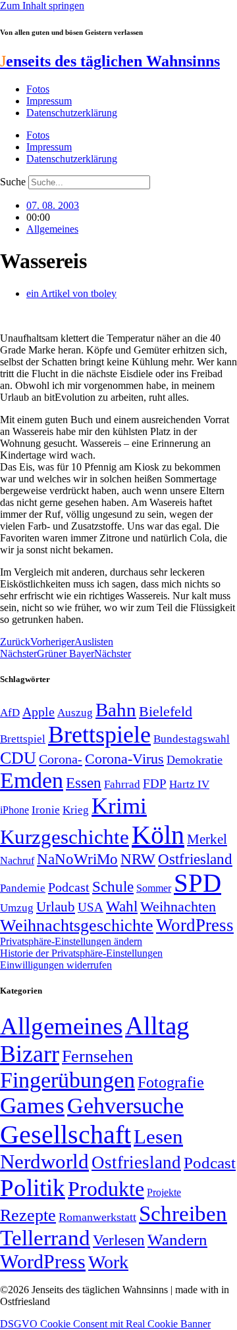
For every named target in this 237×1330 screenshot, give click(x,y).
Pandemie (22, 888)
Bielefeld (165, 711)
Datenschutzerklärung (71, 112)
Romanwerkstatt (97, 1217)
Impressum (49, 100)
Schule (113, 886)
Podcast (69, 887)
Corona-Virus (124, 758)
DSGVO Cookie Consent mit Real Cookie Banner (105, 1323)
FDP (155, 784)
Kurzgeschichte (64, 836)
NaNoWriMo (77, 859)
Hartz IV (189, 784)
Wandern (177, 1240)
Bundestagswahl (191, 739)
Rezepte (28, 1215)
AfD (10, 712)
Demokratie (195, 759)
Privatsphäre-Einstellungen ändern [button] (71, 941)
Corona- (60, 759)
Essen (83, 783)
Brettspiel (22, 739)
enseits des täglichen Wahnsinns (110, 61)
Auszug (75, 712)
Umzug (17, 908)
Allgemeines (52, 229)
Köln (158, 835)
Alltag (157, 1025)
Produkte (106, 1189)
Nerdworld (44, 1161)
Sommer (153, 888)
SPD (197, 883)
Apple (38, 711)
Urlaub (55, 907)
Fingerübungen (67, 1080)
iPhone (14, 810)
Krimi (119, 806)
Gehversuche (125, 1105)
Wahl (122, 906)
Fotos (37, 89)
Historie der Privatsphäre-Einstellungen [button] (81, 953)
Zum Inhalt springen (42, 5)
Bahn (115, 709)
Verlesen (119, 1240)
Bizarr (29, 1054)
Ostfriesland (195, 858)
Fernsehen (97, 1056)
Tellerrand (45, 1238)
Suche (13, 181)
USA (90, 907)
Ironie (46, 810)
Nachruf (17, 860)
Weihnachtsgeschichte (76, 925)
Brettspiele (99, 735)
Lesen (158, 1136)
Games (32, 1105)
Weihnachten (178, 906)
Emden (31, 780)
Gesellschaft (65, 1134)
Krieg (76, 809)
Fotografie (171, 1082)
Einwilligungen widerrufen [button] (56, 965)
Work (108, 1262)
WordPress (195, 925)
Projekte (164, 1192)
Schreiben (183, 1214)
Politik (32, 1187)
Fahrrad (122, 784)
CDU (18, 758)
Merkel (207, 839)
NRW (137, 858)
